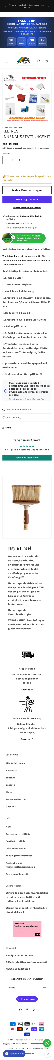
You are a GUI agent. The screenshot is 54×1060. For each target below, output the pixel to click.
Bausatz (10, 784)
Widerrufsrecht (20, 1043)
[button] (6, 61)
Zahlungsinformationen (19, 855)
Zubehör (10, 777)
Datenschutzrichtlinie (18, 834)
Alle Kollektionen (15, 763)
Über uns (11, 806)
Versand (18, 148)
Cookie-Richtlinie (15, 841)
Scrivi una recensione (27, 457)
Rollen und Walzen (16, 799)
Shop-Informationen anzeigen (21, 227)
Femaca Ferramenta (25, 1040)
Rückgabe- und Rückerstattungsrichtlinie (20, 864)
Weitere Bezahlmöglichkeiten (27, 207)
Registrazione (15, 399)
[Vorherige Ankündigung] (5, 6)
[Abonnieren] (44, 988)
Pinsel (9, 792)
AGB (11, 1048)
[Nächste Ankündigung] (48, 6)
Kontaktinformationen (37, 1048)
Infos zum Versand (16, 848)
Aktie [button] (8, 427)
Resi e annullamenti (17, 874)
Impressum (28, 1053)
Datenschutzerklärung (41, 1043)
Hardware (11, 770)
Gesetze (25, 689)
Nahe (9, 826)
